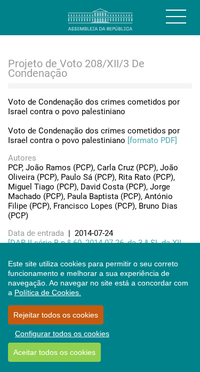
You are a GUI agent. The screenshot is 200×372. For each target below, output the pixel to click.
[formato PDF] (152, 140)
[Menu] (176, 16)
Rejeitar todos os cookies (55, 315)
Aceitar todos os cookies (54, 352)
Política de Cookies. (47, 292)
